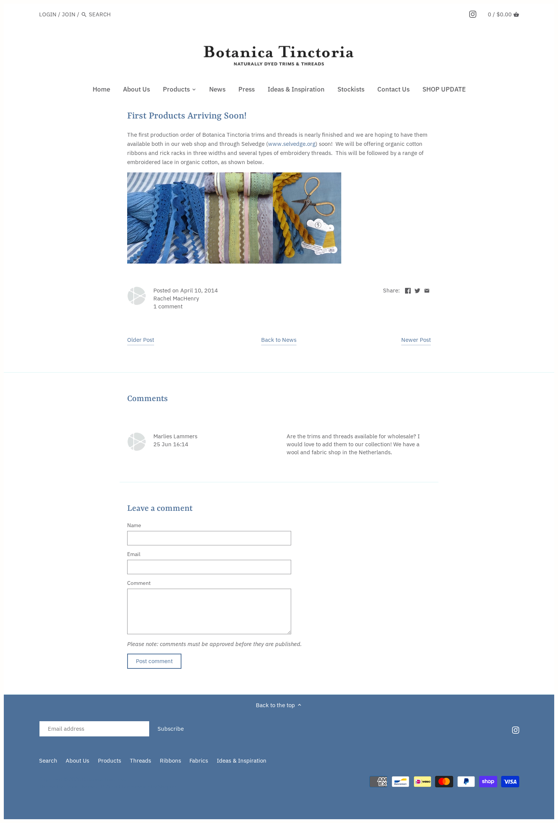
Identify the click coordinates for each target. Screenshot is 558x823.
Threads (140, 760)
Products (109, 760)
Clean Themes (81, 786)
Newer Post (416, 339)
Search (48, 760)
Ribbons (170, 760)
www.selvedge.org (291, 143)
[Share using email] (427, 289)
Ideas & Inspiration (241, 760)
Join (69, 14)
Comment (139, 583)
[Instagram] (472, 14)
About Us (77, 760)
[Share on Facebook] (408, 289)
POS (105, 786)
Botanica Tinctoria (103, 779)
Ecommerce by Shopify (148, 786)
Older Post (140, 339)
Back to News (278, 339)
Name (134, 525)
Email (133, 554)
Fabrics (198, 760)
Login (48, 14)
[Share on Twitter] (417, 289)
